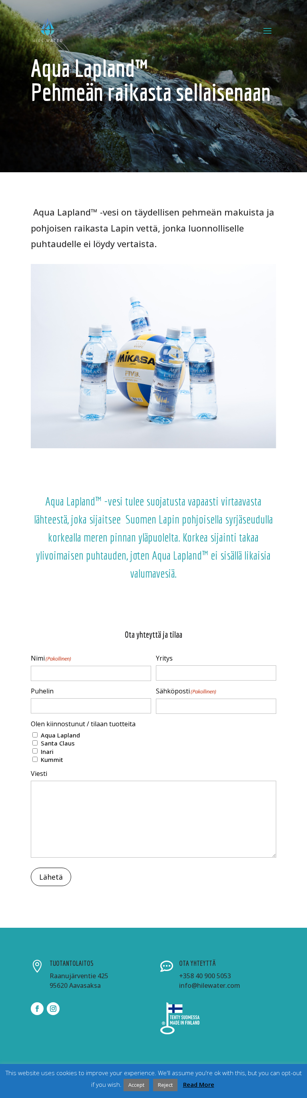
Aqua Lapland (60, 735)
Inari (47, 752)
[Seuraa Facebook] (37, 1008)
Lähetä (51, 877)
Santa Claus (58, 743)
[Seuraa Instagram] (53, 1008)
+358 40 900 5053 (205, 975)
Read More (198, 1084)
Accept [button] (136, 1084)
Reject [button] (165, 1084)
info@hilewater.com (209, 985)
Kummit (52, 760)
